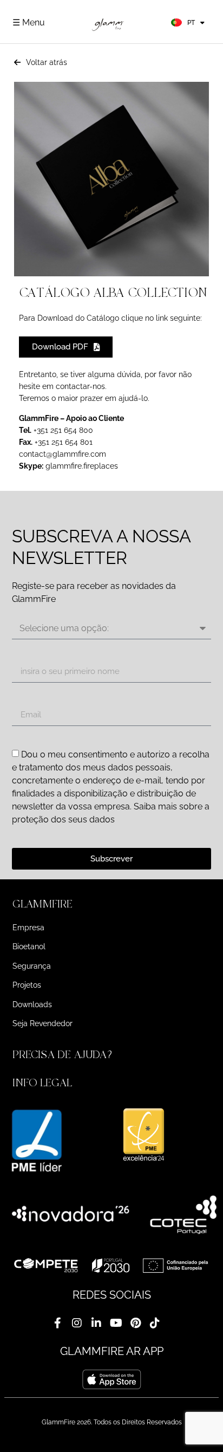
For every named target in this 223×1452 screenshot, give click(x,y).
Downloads (32, 1004)
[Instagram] (77, 1323)
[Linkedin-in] (96, 1323)
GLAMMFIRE (42, 904)
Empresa (28, 927)
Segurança (31, 966)
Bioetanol (28, 946)
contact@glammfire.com (62, 454)
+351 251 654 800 (62, 430)
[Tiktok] (155, 1323)
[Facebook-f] (57, 1323)
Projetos (26, 985)
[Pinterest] (135, 1323)
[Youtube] (116, 1323)
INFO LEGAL (42, 1082)
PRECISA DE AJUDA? (63, 1054)
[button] (111, 904)
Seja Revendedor (42, 1023)
